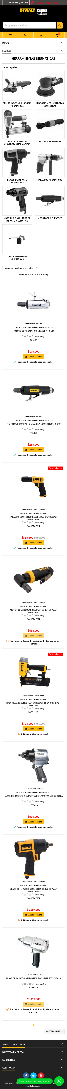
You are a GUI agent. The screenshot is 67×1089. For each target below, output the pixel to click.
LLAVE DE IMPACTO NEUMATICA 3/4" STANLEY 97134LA (33, 978)
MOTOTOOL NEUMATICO (50, 218)
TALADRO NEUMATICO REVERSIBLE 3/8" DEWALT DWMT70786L (33, 518)
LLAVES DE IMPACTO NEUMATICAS (17, 181)
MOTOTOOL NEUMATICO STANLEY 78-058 (33, 330)
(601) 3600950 (21, 2)
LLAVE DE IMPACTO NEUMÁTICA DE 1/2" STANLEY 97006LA (34, 796)
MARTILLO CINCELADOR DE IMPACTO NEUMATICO (17, 219)
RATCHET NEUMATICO (50, 141)
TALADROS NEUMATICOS (50, 179)
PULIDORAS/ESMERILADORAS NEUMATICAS (17, 104)
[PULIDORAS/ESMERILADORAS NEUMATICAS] (17, 85)
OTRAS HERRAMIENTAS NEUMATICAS (17, 258)
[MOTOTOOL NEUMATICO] (50, 201)
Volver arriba (54, 1031)
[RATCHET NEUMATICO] (50, 124)
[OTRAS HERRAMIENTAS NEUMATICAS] (17, 239)
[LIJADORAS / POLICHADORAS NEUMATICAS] (50, 85)
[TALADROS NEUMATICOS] (50, 162)
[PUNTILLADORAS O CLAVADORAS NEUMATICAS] (17, 124)
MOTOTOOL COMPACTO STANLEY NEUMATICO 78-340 (33, 423)
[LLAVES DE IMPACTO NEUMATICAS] (17, 162)
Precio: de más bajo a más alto (21, 268)
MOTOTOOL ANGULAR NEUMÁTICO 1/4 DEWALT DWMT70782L (33, 611)
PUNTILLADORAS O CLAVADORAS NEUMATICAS (17, 143)
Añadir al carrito (33, 356)
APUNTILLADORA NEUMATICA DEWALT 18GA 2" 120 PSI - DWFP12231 (33, 704)
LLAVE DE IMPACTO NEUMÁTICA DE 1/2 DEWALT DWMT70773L (33, 890)
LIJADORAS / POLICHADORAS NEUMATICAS (50, 104)
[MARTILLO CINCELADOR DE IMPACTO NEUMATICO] (17, 201)
